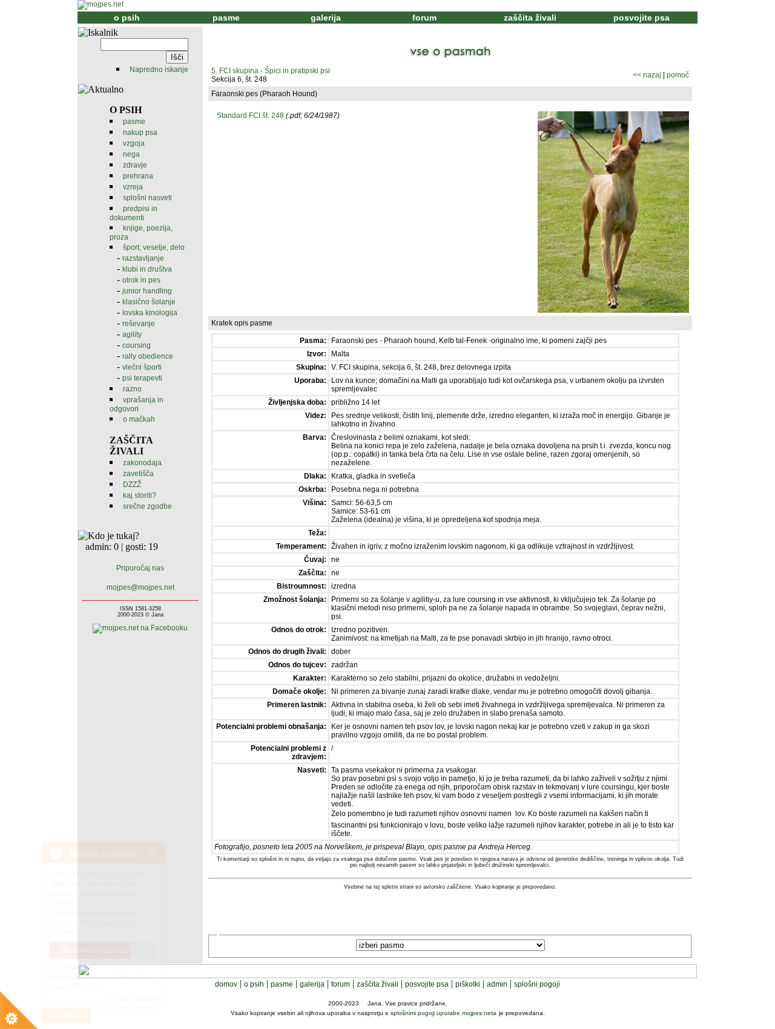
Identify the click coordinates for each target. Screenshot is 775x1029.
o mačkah (139, 419)
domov (226, 984)
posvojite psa (641, 17)
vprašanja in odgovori (136, 404)
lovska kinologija (149, 313)
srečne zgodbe (147, 506)
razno (132, 389)
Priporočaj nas (140, 568)
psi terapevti (142, 378)
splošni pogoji (537, 984)
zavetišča (138, 473)
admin (497, 984)
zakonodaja (142, 463)
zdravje (135, 165)
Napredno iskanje (159, 69)
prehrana (138, 176)
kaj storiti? (139, 495)
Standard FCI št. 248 (250, 115)
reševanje (138, 323)
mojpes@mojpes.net (140, 587)
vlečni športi (142, 367)
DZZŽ (132, 484)
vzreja (133, 187)
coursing (136, 345)
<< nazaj (647, 75)
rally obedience (147, 356)
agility (132, 334)
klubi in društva (147, 269)
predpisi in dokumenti (133, 213)
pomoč (678, 75)
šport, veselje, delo (154, 247)
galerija (326, 17)
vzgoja (134, 143)
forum (424, 17)
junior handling (147, 291)
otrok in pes (141, 280)
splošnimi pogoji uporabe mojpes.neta (443, 1013)
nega (131, 154)
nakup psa (140, 132)
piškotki (467, 984)
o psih (127, 17)
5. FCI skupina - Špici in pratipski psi (270, 71)
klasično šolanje (149, 302)
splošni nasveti (147, 198)
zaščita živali (530, 17)
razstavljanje (143, 258)
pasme (226, 17)
